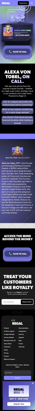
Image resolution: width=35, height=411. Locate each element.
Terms (20, 56)
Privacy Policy (27, 56)
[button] (31, 3)
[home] (7, 3)
